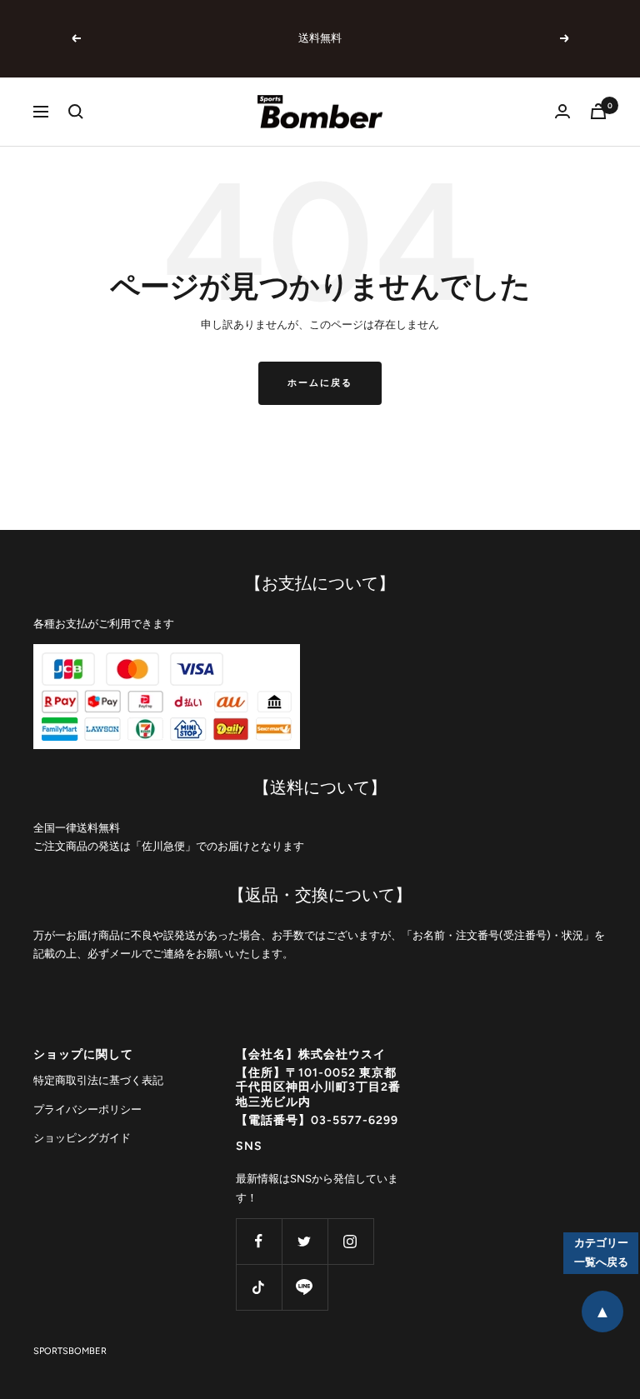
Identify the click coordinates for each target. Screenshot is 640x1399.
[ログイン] (562, 111)
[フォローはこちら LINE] (305, 1287)
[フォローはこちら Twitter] (305, 1241)
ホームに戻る (320, 382)
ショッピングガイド (82, 1138)
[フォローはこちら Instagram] (350, 1241)
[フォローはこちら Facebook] (259, 1241)
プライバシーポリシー (87, 1109)
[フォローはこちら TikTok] (259, 1287)
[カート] (598, 111)
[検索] (75, 111)
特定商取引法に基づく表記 (98, 1080)
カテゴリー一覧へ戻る (601, 1252)
